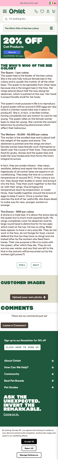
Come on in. (11, 414)
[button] (29, 387)
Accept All (29, 441)
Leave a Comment (14, 325)
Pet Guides (11, 387)
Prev (22, 265)
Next (36, 265)
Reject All (29, 448)
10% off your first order (29, 3)
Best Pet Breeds (14, 380)
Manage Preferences (29, 455)
